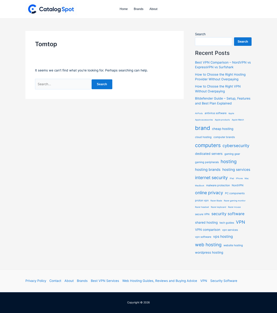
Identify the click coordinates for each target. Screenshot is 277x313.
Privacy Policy (35, 281)
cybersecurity (236, 145)
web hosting (208, 244)
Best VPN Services (105, 281)
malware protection (218, 185)
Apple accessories (204, 120)
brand (202, 128)
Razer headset (202, 207)
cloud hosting (203, 137)
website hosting (233, 245)
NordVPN (237, 185)
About (153, 9)
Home (124, 9)
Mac (247, 178)
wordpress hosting (209, 252)
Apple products (222, 120)
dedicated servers (209, 154)
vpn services (230, 229)
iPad (232, 178)
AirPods (199, 113)
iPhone (239, 178)
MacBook (199, 185)
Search (200, 34)
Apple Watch (238, 120)
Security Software (223, 281)
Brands (138, 9)
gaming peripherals (207, 162)
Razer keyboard (218, 207)
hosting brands (207, 169)
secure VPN (202, 214)
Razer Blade (216, 200)
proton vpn (202, 200)
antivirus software (215, 113)
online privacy (209, 192)
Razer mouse (234, 207)
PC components (235, 193)
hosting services (236, 169)
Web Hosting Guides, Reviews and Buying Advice (159, 281)
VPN (240, 222)
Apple (231, 113)
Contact (55, 281)
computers (208, 145)
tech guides (227, 222)
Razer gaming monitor (235, 200)
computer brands (224, 137)
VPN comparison (207, 230)
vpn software (203, 236)
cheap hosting (222, 129)
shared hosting (206, 222)
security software (227, 213)
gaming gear (232, 153)
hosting (229, 161)
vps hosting (223, 236)
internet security (211, 177)
